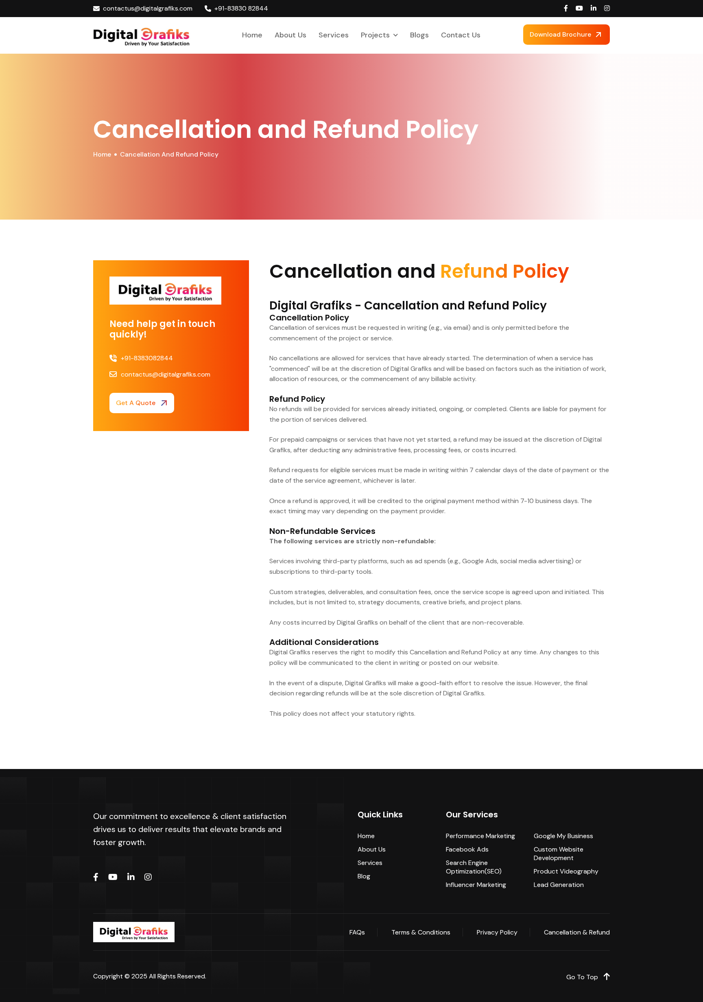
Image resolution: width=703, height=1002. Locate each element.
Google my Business (563, 836)
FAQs (357, 932)
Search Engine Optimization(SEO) (474, 867)
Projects (375, 35)
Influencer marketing (476, 884)
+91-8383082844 (147, 358)
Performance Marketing (480, 836)
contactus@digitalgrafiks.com (147, 8)
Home (252, 35)
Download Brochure (560, 34)
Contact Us (460, 35)
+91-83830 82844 (241, 8)
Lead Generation (559, 884)
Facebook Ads (467, 849)
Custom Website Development (558, 853)
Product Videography (566, 871)
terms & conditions (420, 932)
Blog (364, 876)
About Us (290, 35)
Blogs (419, 35)
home (102, 154)
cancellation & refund (577, 932)
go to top (583, 977)
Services (334, 35)
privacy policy (497, 932)
